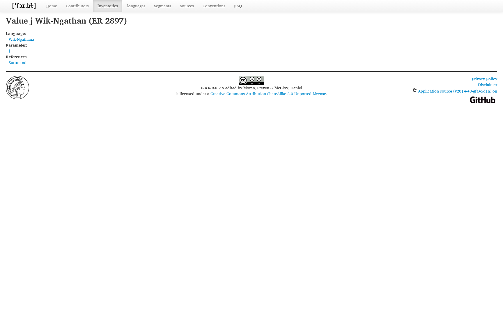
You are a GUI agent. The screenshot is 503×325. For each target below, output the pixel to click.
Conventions (214, 5)
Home (51, 5)
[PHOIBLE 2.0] (24, 5)
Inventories (108, 5)
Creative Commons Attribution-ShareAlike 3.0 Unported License (268, 93)
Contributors (77, 5)
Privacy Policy (484, 78)
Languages (136, 5)
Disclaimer (487, 84)
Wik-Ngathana (21, 39)
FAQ (238, 5)
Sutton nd (17, 62)
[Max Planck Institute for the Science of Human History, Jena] (17, 87)
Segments (162, 5)
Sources (187, 5)
